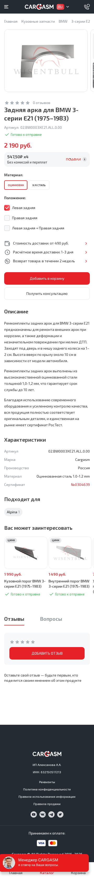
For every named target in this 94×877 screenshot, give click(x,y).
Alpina (13, 512)
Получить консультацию (47, 293)
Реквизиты (47, 782)
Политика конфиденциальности (47, 789)
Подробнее (86, 243)
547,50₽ (17, 156)
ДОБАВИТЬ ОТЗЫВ (47, 653)
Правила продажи (47, 804)
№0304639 (80, 484)
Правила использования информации (47, 796)
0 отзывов (41, 102)
